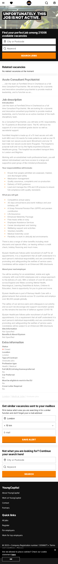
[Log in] (54, 3)
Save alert (29, 439)
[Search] (47, 2)
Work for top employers (12, 535)
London (6, 396)
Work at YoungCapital (11, 498)
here (13, 554)
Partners (5, 508)
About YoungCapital (10, 493)
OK (11, 559)
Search (29, 474)
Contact (5, 503)
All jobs (5, 520)
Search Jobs (29, 55)
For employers (8, 530)
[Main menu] (3, 3)
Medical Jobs (18, 396)
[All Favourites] (11, 2)
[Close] (55, 552)
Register (5, 525)
